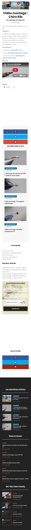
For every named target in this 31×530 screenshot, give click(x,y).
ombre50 (4, 443)
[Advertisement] (15, 106)
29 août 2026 (7, 465)
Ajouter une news (7, 255)
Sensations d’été (17, 522)
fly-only (15, 512)
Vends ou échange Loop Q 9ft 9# (12, 455)
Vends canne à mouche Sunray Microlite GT (14, 446)
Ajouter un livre (6, 259)
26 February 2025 (18, 507)
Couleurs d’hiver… (17, 514)
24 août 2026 (17, 401)
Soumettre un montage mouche (11, 253)
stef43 (14, 520)
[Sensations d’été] (6, 522)
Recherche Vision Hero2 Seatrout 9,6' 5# (14, 471)
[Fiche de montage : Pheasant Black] (6, 495)
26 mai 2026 (17, 429)
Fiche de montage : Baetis (20, 505)
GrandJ (4, 468)
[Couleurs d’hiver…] (6, 513)
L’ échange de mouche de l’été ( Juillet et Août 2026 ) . (20, 408)
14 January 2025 (18, 524)
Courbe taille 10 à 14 (16, 50)
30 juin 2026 (17, 411)
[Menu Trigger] (27, 4)
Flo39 (3, 460)
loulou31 (4, 452)
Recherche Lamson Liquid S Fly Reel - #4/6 (15, 479)
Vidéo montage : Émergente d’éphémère (14, 274)
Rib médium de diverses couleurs (18, 53)
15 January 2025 (18, 516)
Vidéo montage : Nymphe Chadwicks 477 (14, 276)
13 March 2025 (17, 499)
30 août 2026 (7, 449)
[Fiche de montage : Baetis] (6, 505)
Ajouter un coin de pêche (9, 257)
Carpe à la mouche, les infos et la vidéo (13, 267)
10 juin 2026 (17, 420)
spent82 (15, 493)
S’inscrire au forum (8, 251)
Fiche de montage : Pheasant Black (18, 496)
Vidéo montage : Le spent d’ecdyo (12, 278)
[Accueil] (15, 5)
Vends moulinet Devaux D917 (11, 463)
